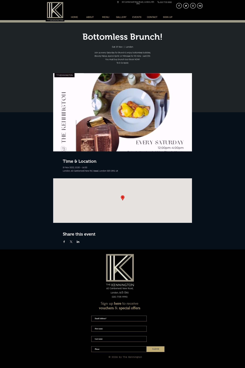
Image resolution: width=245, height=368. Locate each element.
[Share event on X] (71, 242)
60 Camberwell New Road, (119, 288)
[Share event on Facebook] (64, 242)
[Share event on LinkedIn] (78, 242)
